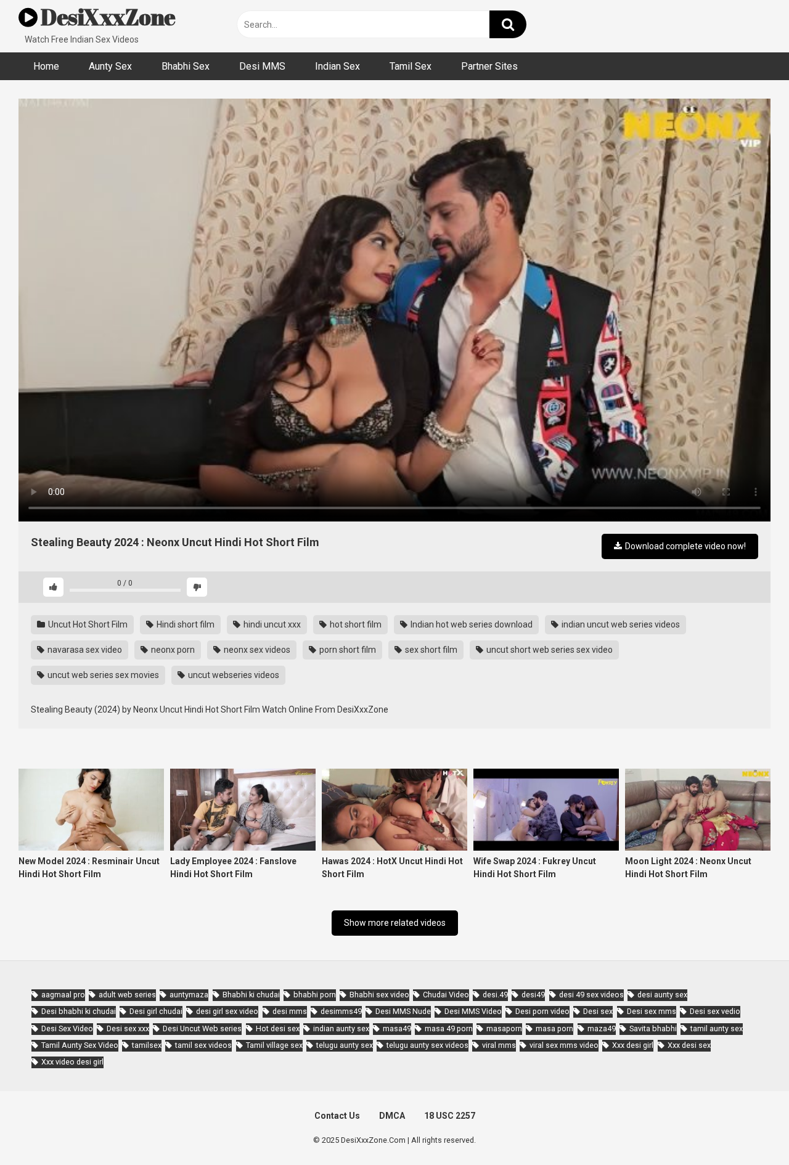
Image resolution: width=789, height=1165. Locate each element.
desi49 (533, 994)
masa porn (554, 1028)
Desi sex (598, 1011)
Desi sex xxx (128, 1028)
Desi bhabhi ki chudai (78, 1011)
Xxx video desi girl (72, 1061)
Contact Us (337, 1116)
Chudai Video (446, 994)
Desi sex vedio (715, 1011)
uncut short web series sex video (548, 650)
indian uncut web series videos (620, 624)
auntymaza (189, 994)
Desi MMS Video (473, 1011)
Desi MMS (262, 66)
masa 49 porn (449, 1028)
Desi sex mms (651, 1011)
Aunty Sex (110, 66)
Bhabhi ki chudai (251, 994)
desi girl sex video (227, 1011)
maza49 (601, 1028)
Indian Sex (337, 66)
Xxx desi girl (632, 1045)
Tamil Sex (410, 66)
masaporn (504, 1028)
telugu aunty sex (344, 1045)
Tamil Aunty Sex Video (79, 1045)
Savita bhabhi (653, 1028)
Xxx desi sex (689, 1045)
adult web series (127, 994)
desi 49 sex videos (591, 994)
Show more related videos (395, 923)
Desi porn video (542, 1011)
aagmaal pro (63, 994)
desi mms (289, 1011)
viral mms (499, 1045)
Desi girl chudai (155, 1011)
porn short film (346, 650)
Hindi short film (185, 624)
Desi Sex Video (67, 1028)
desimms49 (341, 1011)
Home (46, 66)
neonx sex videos (256, 650)
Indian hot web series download (471, 624)
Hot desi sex (278, 1028)
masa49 (397, 1028)
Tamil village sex (274, 1045)
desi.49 (495, 994)
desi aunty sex (662, 994)
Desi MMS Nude (403, 1011)
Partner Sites (489, 66)
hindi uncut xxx (271, 624)
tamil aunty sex (716, 1028)
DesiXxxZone (107, 16)
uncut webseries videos (232, 675)
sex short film (430, 650)
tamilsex (146, 1045)
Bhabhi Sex (185, 66)
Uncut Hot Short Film (87, 624)
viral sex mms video (564, 1045)
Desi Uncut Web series (202, 1028)
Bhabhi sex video (379, 994)
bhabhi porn (314, 994)
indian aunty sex (341, 1028)
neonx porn (172, 650)
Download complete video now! (684, 546)
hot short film (355, 624)
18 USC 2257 (449, 1116)
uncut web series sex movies (102, 675)
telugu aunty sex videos (427, 1045)
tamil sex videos (203, 1045)
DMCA (392, 1116)
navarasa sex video (84, 650)
